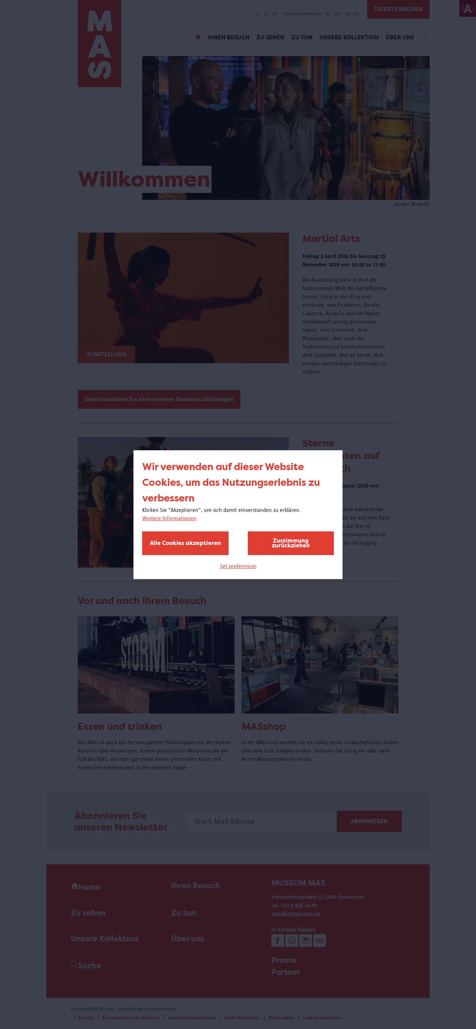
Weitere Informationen (169, 518)
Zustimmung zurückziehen (291, 543)
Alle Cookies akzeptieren (185, 543)
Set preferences (238, 566)
